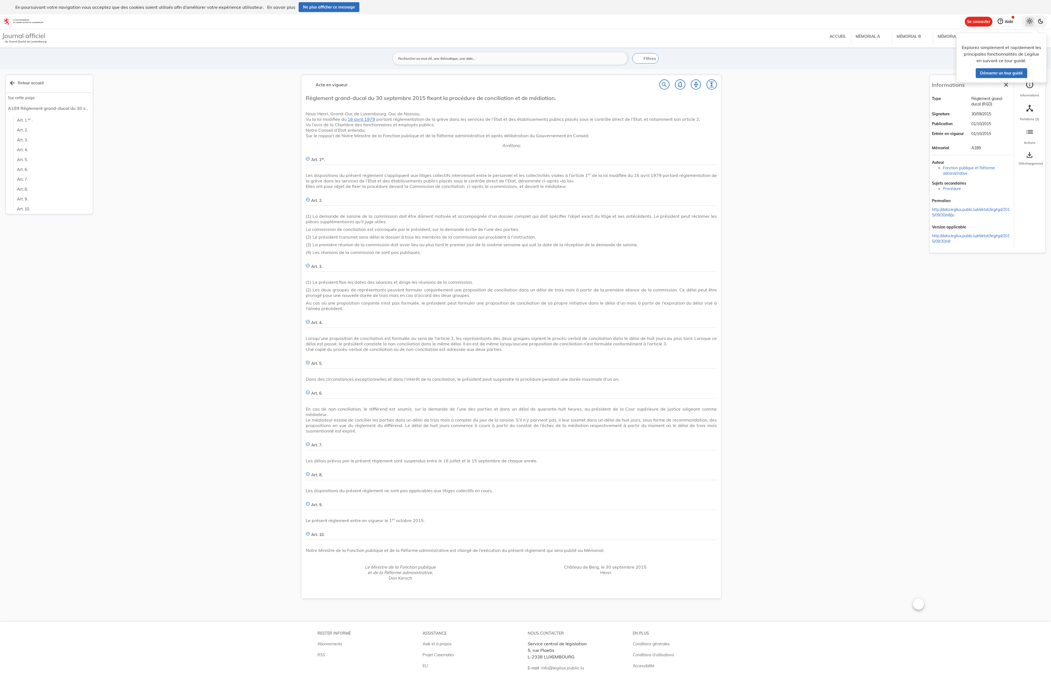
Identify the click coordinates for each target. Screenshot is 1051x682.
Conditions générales (651, 643)
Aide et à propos (437, 643)
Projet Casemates (438, 654)
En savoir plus (281, 7)
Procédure (952, 188)
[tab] (1029, 89)
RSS (321, 654)
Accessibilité (643, 665)
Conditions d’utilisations (653, 654)
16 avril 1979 (361, 119)
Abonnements (329, 643)
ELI (425, 665)
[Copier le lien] (958, 201)
